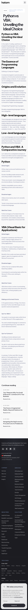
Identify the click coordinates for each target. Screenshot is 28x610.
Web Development (19, 508)
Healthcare (4, 553)
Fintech (3, 536)
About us (4, 473)
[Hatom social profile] (3, 448)
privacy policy (18, 597)
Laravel (20, 570)
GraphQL (9, 570)
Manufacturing (5, 542)
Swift (11, 580)
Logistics (4, 550)
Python (23, 573)
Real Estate (4, 539)
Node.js (18, 573)
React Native (22, 580)
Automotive (5, 545)
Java (10, 575)
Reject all (17, 601)
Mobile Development (20, 501)
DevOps (17, 492)
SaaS (16, 537)
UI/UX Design (18, 498)
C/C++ (3, 573)
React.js (18, 565)
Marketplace (18, 529)
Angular (24, 565)
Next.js (3, 565)
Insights (4, 479)
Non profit (4, 531)
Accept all (14, 605)
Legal (3, 534)
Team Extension (19, 489)
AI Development (19, 471)
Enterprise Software (20, 535)
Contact (4, 476)
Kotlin (7, 580)
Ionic (3, 580)
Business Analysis (19, 484)
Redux (8, 565)
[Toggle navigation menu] (24, 2)
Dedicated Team (19, 474)
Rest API (4, 570)
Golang (8, 573)
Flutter (16, 580)
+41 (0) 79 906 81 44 (7, 459)
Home (5, 10)
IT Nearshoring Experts (7, 525)
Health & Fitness (6, 515)
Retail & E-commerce (7, 518)
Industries (5, 512)
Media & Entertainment (7, 528)
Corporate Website (20, 532)
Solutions (18, 512)
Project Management (20, 495)
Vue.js (12, 565)
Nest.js (15, 570)
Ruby (13, 573)
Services (4, 471)
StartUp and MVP (19, 476)
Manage (5, 601)
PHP (3, 575)
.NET (6, 575)
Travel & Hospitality (6, 548)
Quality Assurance (19, 487)
